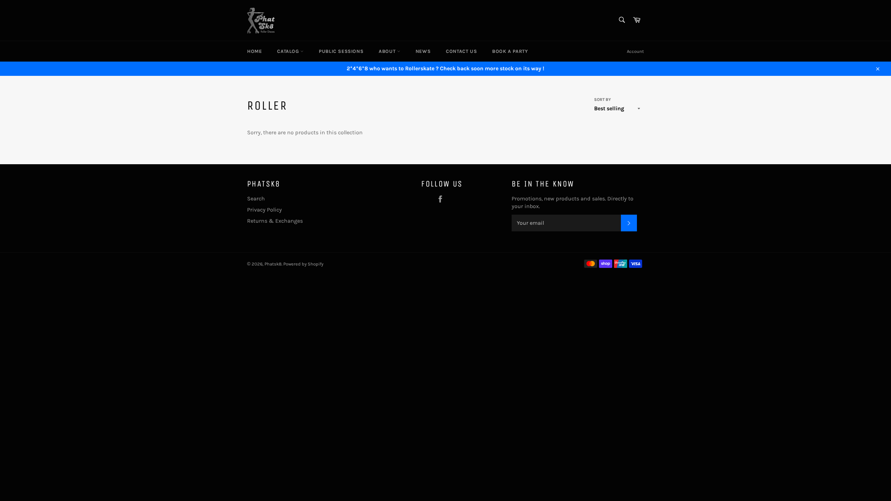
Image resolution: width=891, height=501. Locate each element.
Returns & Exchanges (275, 220)
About (388, 51)
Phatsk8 (273, 264)
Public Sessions (341, 51)
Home (254, 51)
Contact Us (461, 51)
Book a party (510, 51)
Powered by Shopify (303, 264)
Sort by (602, 99)
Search (256, 198)
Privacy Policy (264, 209)
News (423, 51)
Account (635, 51)
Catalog (288, 51)
